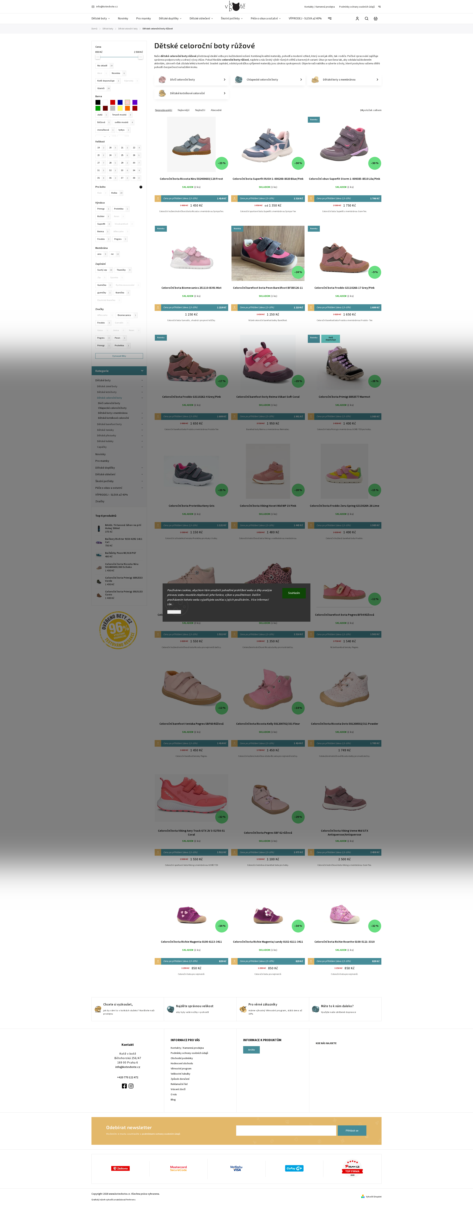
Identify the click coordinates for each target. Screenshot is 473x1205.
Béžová (103, 122)
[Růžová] (128, 102)
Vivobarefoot (123, 224)
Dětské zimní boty (107, 386)
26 (136, 155)
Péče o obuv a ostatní (108, 488)
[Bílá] (106, 102)
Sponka (116, 277)
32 (112, 170)
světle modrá (124, 122)
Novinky (100, 454)
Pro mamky (102, 461)
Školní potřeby (104, 481)
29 (124, 162)
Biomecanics (127, 315)
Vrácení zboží (178, 1089)
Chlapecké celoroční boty (112, 408)
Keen (134, 330)
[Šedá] (114, 108)
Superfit (103, 224)
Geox (102, 330)
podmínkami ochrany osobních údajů (161, 1134)
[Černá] (99, 102)
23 (100, 155)
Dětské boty (103, 380)
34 (136, 170)
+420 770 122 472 (127, 1077)
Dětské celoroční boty (109, 398)
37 (124, 178)
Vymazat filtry (119, 356)
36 (112, 178)
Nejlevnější (184, 110)
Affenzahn (105, 315)
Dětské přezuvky (106, 435)
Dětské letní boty (107, 392)
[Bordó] (136, 108)
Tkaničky (123, 270)
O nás (174, 1094)
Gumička (104, 285)
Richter (103, 216)
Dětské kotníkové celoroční (113, 418)
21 (124, 147)
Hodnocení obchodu (182, 1063)
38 (136, 178)
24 (112, 155)
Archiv (251, 1050)
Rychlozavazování (127, 285)
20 (112, 147)
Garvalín (121, 322)
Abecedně (216, 110)
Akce (102, 73)
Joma (118, 330)
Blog (173, 1100)
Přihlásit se (352, 1130)
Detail (191, 146)
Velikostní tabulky (180, 1074)
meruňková (105, 130)
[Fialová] (136, 102)
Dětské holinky (105, 441)
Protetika (122, 345)
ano (101, 254)
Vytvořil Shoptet (374, 1196)
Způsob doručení (180, 1079)
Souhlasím (294, 593)
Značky (99, 501)
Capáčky (102, 447)
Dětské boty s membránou (112, 413)
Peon (120, 338)
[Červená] (114, 102)
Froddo (103, 322)
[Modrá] (121, 102)
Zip (101, 277)
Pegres (103, 338)
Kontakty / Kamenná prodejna (319, 6)
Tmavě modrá (121, 114)
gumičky (103, 292)
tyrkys (124, 130)
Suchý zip (104, 270)
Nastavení (174, 612)
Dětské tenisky (105, 430)
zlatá (102, 114)
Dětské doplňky (105, 468)
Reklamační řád (179, 1084)
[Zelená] (99, 108)
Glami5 (103, 88)
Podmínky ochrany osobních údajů (357, 6)
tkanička (122, 292)
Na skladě (104, 65)
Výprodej (131, 80)
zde (169, 604)
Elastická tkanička (108, 300)
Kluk (101, 193)
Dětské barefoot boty (109, 424)
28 (112, 162)
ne (115, 254)
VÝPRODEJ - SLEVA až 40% (111, 495)
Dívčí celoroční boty (109, 403)
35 (100, 178)
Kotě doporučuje (108, 80)
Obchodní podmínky (182, 1058)
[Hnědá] (106, 108)
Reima (102, 231)
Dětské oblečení (105, 474)
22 (136, 147)
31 (100, 170)
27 (100, 162)
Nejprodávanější (163, 110)
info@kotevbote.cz (127, 1067)
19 (100, 147)
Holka (116, 193)
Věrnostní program (181, 1069)
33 (124, 170)
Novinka (118, 73)
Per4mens (130, 1199)
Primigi (103, 345)
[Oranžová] (128, 108)
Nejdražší (200, 110)
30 (136, 162)
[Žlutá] (121, 108)
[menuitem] (102, 18)
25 (124, 155)
